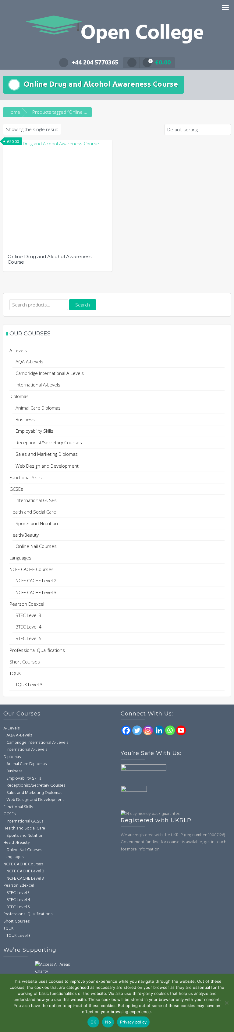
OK (93, 1022)
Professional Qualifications (37, 650)
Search (82, 305)
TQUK (15, 673)
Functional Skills (25, 477)
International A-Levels (38, 385)
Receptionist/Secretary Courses (49, 442)
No (108, 1022)
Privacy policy (133, 1022)
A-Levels (18, 350)
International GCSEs (36, 500)
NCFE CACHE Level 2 (36, 580)
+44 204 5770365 (95, 62)
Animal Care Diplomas (38, 408)
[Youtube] (181, 730)
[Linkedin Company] (159, 730)
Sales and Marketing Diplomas (47, 454)
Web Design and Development (47, 466)
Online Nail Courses (36, 546)
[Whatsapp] (170, 730)
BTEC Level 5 (28, 638)
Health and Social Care (32, 512)
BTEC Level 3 (28, 615)
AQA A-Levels (29, 361)
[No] (226, 1003)
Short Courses (24, 662)
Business (25, 419)
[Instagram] (148, 730)
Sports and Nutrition (37, 523)
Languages (20, 558)
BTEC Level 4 (28, 627)
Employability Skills (34, 431)
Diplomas (19, 396)
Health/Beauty (24, 535)
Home (14, 112)
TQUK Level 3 (29, 684)
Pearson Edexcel (26, 604)
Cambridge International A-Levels (50, 373)
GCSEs (16, 489)
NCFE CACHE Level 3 (36, 592)
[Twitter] (137, 730)
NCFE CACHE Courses (31, 569)
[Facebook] (126, 730)
